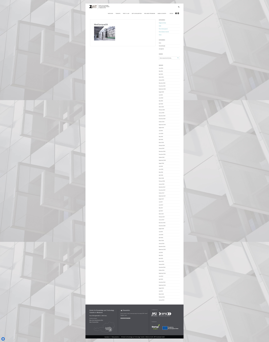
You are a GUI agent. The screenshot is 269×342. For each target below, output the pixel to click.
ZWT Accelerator (137, 13)
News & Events (162, 13)
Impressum (107, 337)
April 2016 (161, 237)
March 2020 (161, 106)
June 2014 (161, 276)
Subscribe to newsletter (125, 318)
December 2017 (162, 187)
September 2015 (162, 249)
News (160, 42)
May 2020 (161, 100)
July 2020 (161, 95)
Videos (160, 34)
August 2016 (161, 228)
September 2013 (162, 285)
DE (170, 13)
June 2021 (161, 68)
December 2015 (162, 246)
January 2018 (161, 184)
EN (172, 13)
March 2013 (161, 294)
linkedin (179, 13)
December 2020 (162, 83)
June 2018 (161, 169)
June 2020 (161, 97)
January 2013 (161, 300)
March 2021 (161, 77)
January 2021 (161, 80)
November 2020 (162, 86)
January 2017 (161, 219)
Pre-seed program (149, 13)
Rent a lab (126, 13)
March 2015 (161, 261)
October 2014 (161, 270)
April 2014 (161, 279)
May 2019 (161, 136)
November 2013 (162, 282)
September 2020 (162, 89)
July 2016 (161, 231)
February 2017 (162, 216)
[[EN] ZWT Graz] (99, 6)
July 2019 (161, 130)
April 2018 (161, 175)
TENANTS (118, 13)
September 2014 (162, 273)
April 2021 (161, 74)
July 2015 (161, 252)
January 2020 (161, 112)
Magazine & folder (162, 22)
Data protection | (115, 337)
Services (110, 13)
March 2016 (161, 240)
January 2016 (161, 243)
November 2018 (162, 154)
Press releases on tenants (164, 31)
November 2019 (162, 118)
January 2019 (161, 148)
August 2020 (161, 92)
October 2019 (161, 121)
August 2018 (161, 163)
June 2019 (161, 133)
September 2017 (162, 196)
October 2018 (161, 157)
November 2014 (162, 267)
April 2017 (161, 210)
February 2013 (162, 297)
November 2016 (162, 225)
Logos (160, 25)
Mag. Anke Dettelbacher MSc (96, 320)
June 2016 (161, 234)
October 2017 (161, 193)
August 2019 (161, 127)
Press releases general (163, 28)
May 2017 (161, 207)
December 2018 (162, 151)
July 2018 (161, 166)
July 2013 (161, 291)
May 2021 (161, 71)
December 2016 (162, 222)
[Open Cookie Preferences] (3, 340)
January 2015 (161, 264)
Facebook (176, 13)
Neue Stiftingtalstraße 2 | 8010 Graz (98, 315)
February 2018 (162, 181)
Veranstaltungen (162, 45)
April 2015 (161, 258)
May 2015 (161, 255)
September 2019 (162, 124)
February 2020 (162, 109)
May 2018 (161, 172)
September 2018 (162, 160)
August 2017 (161, 199)
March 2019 (161, 142)
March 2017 (161, 213)
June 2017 (161, 204)
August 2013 (161, 288)
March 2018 (161, 178)
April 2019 (161, 139)
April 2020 (161, 103)
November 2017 (162, 190)
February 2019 (162, 145)
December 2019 (162, 115)
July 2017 (161, 201)
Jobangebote (161, 48)
